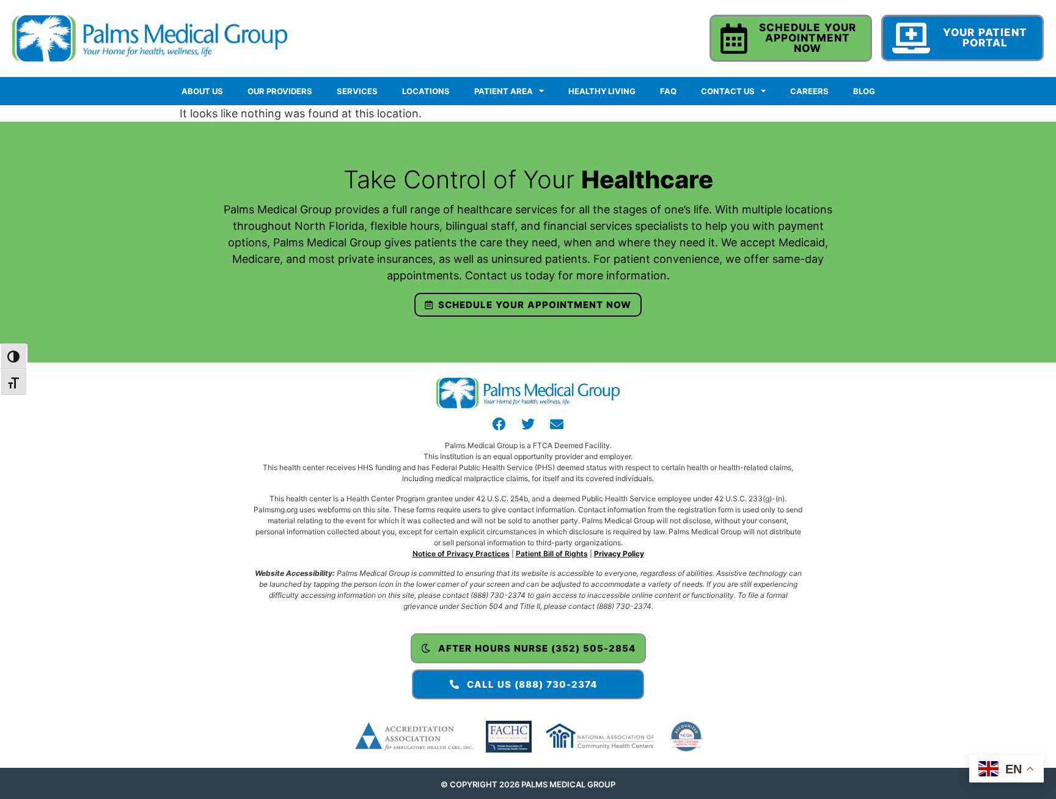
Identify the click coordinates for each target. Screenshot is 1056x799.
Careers (809, 91)
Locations (426, 91)
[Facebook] (499, 424)
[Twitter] (528, 424)
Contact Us (728, 91)
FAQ (668, 91)
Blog (864, 91)
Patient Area (503, 91)
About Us (202, 91)
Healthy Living (602, 91)
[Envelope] (556, 424)
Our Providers (280, 91)
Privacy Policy (619, 553)
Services (357, 91)
